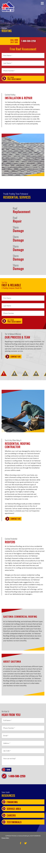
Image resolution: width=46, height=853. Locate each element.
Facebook (20, 843)
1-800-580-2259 (28, 41)
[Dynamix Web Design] (23, 848)
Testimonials (14, 822)
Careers (11, 815)
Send (8, 769)
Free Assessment (14, 78)
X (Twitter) (25, 843)
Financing (12, 802)
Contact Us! (16, 356)
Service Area (14, 809)
